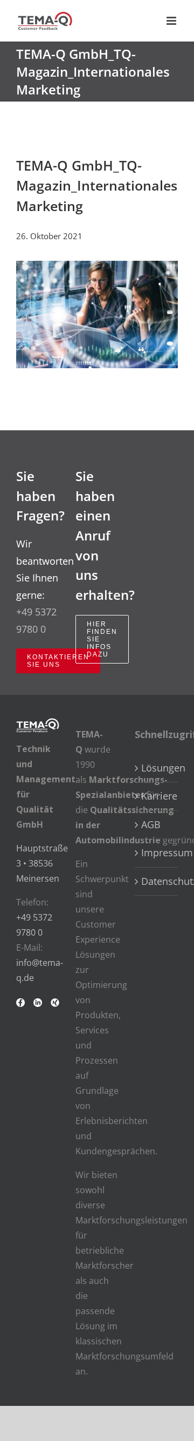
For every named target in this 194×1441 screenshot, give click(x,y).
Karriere (156, 795)
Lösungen (156, 767)
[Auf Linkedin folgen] (37, 1007)
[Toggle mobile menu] (172, 20)
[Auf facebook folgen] (20, 1007)
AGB (151, 824)
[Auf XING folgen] (55, 1007)
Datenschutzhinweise (156, 881)
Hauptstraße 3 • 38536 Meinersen (42, 863)
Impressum (156, 852)
